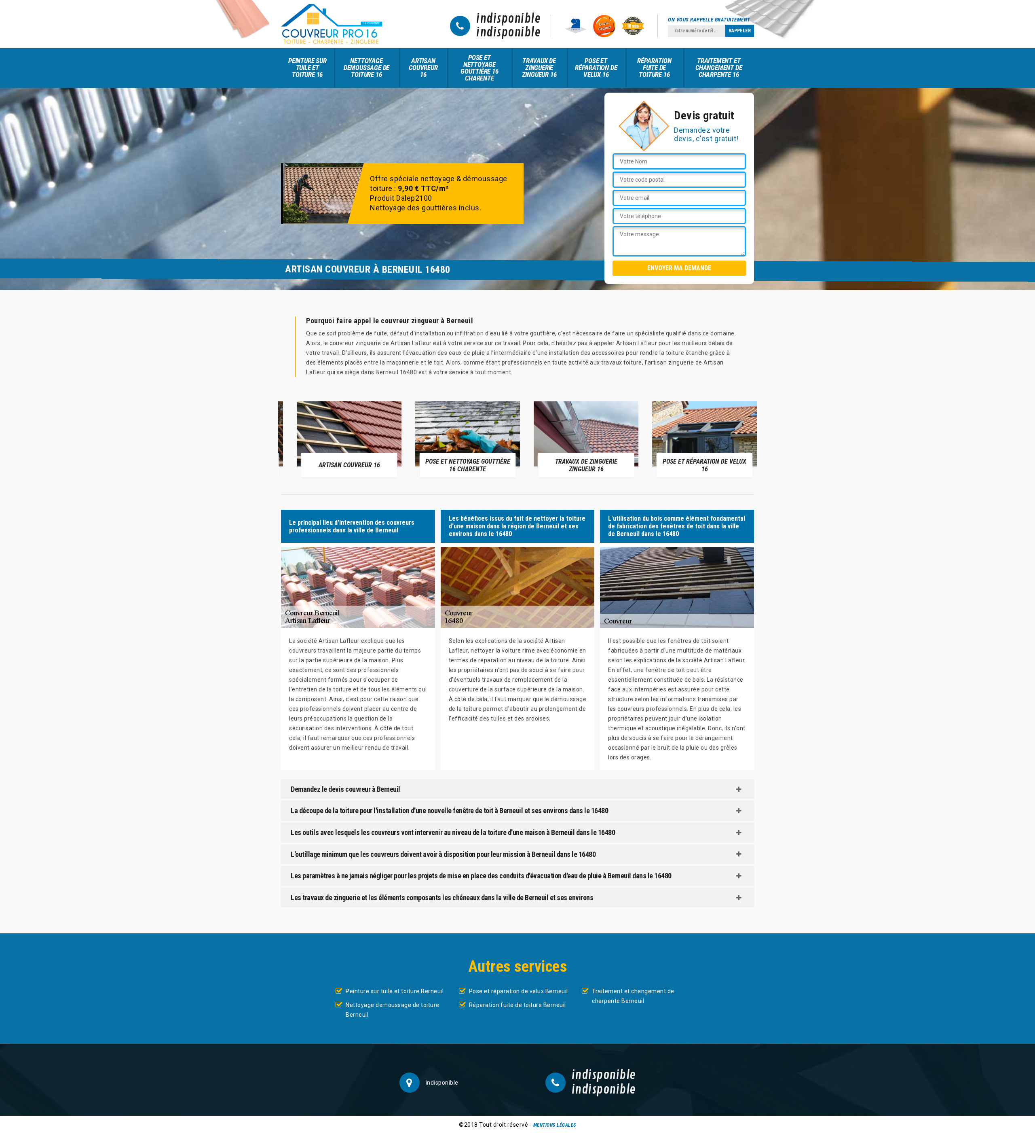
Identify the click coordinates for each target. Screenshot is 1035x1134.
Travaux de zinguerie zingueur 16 (539, 67)
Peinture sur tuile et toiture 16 (307, 67)
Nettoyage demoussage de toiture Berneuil (392, 1010)
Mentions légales (554, 1125)
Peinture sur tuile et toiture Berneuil (395, 991)
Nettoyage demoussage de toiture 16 (366, 67)
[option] (340, 439)
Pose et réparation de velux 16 (596, 67)
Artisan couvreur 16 (423, 67)
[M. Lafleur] (331, 24)
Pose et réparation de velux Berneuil (518, 991)
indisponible (508, 19)
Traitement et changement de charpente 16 (718, 67)
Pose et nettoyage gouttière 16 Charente (479, 67)
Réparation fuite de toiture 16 (654, 67)
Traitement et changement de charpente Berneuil (633, 996)
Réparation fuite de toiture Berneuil (517, 1005)
